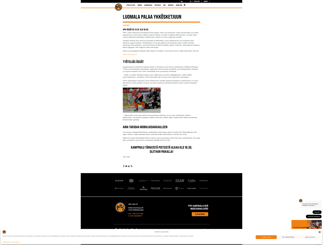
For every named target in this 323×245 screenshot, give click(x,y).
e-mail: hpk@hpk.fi (135, 216)
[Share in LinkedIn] (129, 166)
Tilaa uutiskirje (200, 214)
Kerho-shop (179, 5)
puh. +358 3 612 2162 (135, 214)
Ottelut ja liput (130, 5)
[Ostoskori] (185, 5)
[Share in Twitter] (126, 166)
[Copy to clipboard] (131, 166)
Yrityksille (158, 5)
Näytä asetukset (310, 237)
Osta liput (197, 1)
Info (164, 5)
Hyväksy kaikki (266, 237)
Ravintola (171, 5)
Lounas (206, 1)
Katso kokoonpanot (130, 54)
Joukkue (140, 5)
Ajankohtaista (148, 5)
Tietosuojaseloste (15, 242)
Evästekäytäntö (6, 242)
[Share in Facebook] (123, 166)
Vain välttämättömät (288, 237)
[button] (319, 232)
